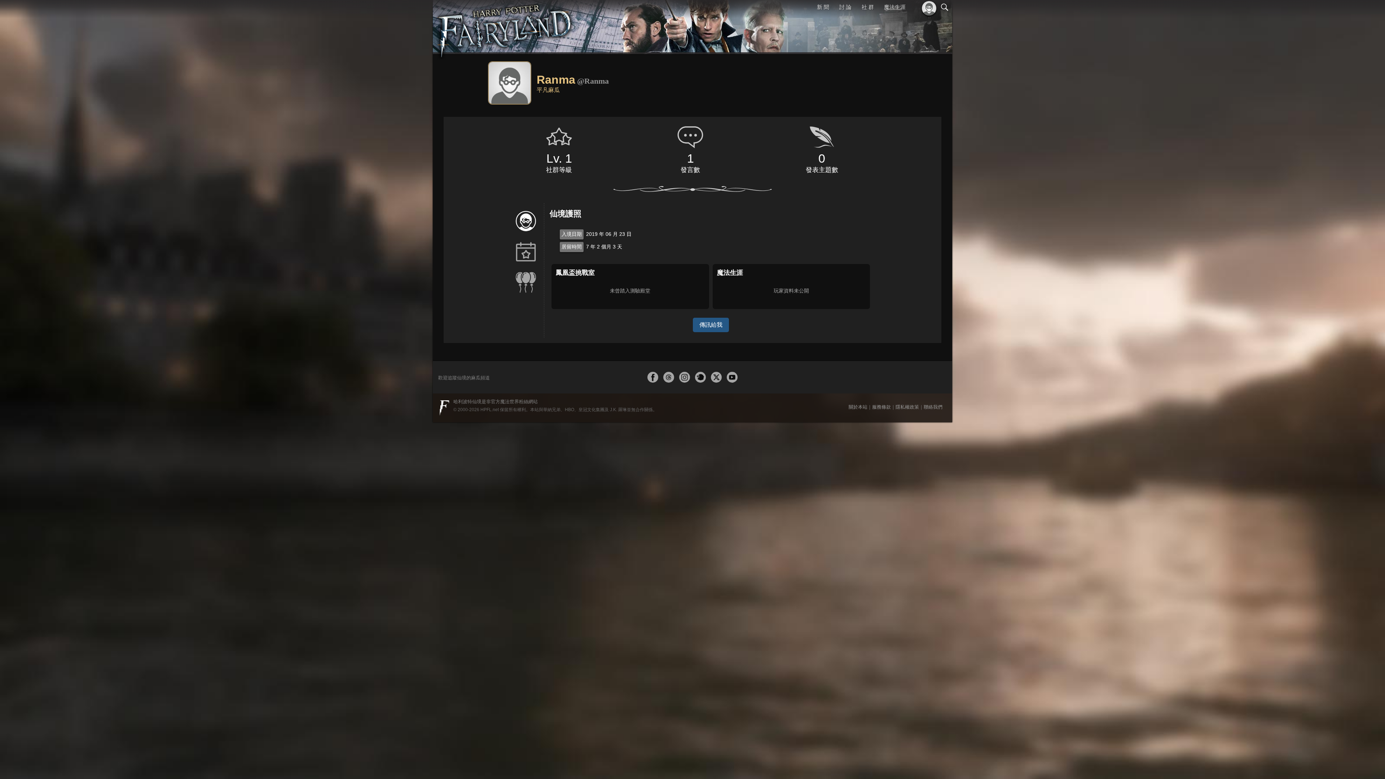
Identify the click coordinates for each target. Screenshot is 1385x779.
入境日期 (572, 234)
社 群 (868, 7)
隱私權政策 (907, 407)
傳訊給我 (711, 325)
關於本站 (858, 407)
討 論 (846, 7)
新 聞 (824, 7)
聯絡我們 (933, 407)
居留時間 (572, 247)
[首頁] (505, 27)
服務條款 (881, 407)
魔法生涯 (895, 7)
